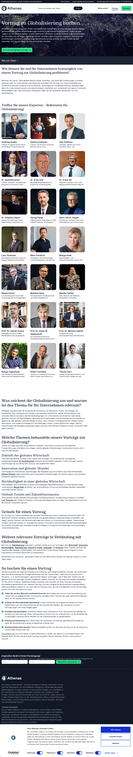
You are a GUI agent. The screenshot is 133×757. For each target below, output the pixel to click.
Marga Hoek (65, 255)
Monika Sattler (66, 293)
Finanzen (59, 548)
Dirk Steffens (66, 142)
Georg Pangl (36, 217)
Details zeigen (110, 753)
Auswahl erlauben (115, 736)
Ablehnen (115, 743)
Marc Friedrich (37, 255)
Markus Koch (8, 293)
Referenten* (103, 8)
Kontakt (126, 8)
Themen (114, 8)
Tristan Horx (65, 372)
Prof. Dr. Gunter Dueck (13, 331)
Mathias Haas (37, 293)
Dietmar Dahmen (38, 142)
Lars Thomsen (9, 255)
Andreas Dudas (9, 142)
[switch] (60, 753)
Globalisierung (18, 545)
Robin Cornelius (38, 372)
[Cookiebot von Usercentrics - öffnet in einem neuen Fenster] (13, 753)
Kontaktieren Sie (8, 634)
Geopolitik (47, 548)
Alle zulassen (116, 730)
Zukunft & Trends (35, 548)
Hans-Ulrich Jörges (69, 217)
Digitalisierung (21, 548)
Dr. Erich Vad (36, 180)
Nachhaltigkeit (8, 548)
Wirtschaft (73, 545)
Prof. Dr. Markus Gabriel (71, 331)
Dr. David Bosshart (11, 180)
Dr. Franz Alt (65, 180)
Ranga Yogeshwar (11, 372)
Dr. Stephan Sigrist (11, 217)
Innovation (83, 545)
